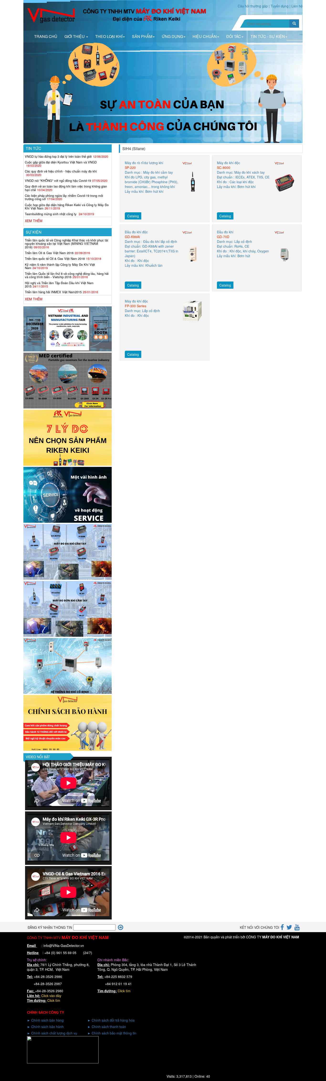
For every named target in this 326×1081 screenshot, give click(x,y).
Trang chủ (45, 36)
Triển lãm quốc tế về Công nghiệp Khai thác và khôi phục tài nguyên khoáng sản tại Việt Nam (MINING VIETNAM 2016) (66, 243)
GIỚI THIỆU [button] (75, 36)
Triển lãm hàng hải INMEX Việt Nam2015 (53, 292)
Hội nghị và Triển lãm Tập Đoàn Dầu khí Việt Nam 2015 (59, 284)
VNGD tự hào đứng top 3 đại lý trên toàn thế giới (58, 156)
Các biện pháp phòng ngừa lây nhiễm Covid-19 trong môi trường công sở (64, 197)
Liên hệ (297, 6)
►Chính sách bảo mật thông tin (111, 1033)
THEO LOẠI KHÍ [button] (108, 36)
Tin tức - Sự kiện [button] (268, 36)
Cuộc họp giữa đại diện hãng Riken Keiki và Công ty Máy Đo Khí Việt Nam (67, 206)
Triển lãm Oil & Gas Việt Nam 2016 (49, 253)
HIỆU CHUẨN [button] (205, 36)
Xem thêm (33, 220)
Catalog (133, 216)
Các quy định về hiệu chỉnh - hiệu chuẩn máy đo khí (61, 171)
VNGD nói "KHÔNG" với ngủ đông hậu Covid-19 (58, 180)
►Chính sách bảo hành (45, 1026)
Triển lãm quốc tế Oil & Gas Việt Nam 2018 (55, 258)
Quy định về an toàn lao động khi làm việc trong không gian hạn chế (66, 188)
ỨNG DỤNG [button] (172, 36)
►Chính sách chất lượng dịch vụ (52, 1033)
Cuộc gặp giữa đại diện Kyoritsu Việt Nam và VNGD (61, 162)
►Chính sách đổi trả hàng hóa (111, 1020)
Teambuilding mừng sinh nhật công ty (51, 214)
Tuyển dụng (280, 6)
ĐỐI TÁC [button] (233, 36)
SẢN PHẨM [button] (142, 36)
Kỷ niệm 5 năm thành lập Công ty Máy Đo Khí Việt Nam (60, 266)
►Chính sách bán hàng (45, 1020)
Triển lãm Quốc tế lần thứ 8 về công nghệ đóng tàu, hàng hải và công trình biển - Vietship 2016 (67, 275)
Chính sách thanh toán (109, 1026)
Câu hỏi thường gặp (253, 6)
